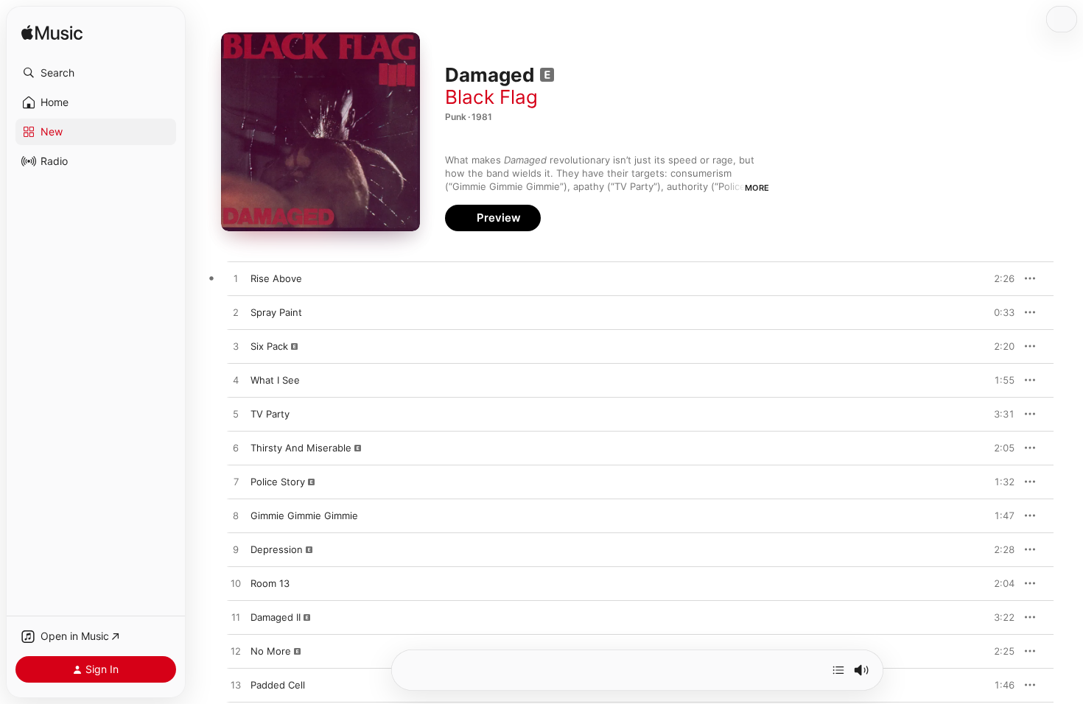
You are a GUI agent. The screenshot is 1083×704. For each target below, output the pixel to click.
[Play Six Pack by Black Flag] (235, 346)
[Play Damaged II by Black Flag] (235, 617)
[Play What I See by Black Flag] (235, 380)
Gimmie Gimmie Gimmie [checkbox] (304, 515)
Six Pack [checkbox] (269, 346)
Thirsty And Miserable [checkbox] (300, 448)
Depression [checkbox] (276, 549)
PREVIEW (998, 278)
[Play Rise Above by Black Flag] (235, 279)
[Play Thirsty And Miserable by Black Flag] (235, 448)
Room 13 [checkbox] (270, 583)
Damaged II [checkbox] (275, 617)
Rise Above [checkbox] (276, 278)
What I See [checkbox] (275, 380)
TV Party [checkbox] (270, 414)
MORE (757, 188)
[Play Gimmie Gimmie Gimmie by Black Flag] (235, 516)
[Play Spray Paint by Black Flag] (235, 313)
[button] (95, 72)
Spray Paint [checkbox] (276, 312)
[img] (52, 33)
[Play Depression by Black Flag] (235, 550)
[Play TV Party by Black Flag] (235, 414)
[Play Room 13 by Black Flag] (235, 584)
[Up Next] (838, 670)
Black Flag (491, 96)
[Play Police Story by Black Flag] (235, 482)
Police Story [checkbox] (277, 481)
